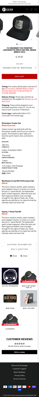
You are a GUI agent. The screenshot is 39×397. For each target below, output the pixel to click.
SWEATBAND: (8, 157)
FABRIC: (6, 147)
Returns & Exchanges (20, 365)
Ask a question (19, 249)
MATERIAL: (7, 163)
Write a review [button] (19, 352)
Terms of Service (19, 378)
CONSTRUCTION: (10, 168)
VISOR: (5, 152)
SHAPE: (5, 142)
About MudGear (19, 372)
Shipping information (19, 244)
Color (19, 64)
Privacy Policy (19, 375)
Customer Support (19, 368)
